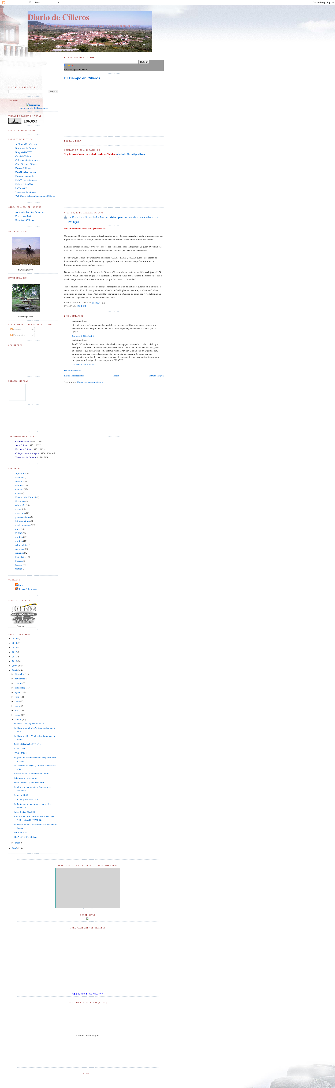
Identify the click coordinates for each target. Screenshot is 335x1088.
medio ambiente (23, 525)
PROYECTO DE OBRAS (25, 836)
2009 (14, 665)
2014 (14, 643)
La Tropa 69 (21, 188)
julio (17, 696)
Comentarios (19, 335)
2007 (14, 848)
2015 (14, 638)
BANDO (19, 481)
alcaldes (19, 477)
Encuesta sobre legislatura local (29, 723)
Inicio (116, 375)
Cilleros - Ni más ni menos (27, 160)
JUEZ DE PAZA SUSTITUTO (27, 743)
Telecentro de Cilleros (25, 191)
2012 (14, 652)
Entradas (17, 329)
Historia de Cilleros (24, 220)
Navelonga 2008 (25, 270)
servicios (19, 552)
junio (17, 701)
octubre (19, 683)
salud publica (21, 544)
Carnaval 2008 (21, 795)
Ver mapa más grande (87, 994)
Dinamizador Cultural (25, 497)
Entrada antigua (156, 375)
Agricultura (20, 473)
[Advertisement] (90, 183)
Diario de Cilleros (58, 17)
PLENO (19, 533)
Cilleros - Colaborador (26, 589)
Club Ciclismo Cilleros (26, 164)
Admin (19, 584)
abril (17, 710)
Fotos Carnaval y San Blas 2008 (29, 782)
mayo (17, 705)
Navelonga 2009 (25, 317)
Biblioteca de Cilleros (25, 148)
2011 (14, 656)
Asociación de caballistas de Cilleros (31, 773)
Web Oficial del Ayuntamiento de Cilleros (35, 195)
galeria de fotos (22, 517)
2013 (14, 647)
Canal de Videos (23, 156)
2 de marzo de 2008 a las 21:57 (83, 364)
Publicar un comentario (72, 370)
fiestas (18, 509)
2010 (14, 661)
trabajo (18, 568)
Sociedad (82, 306)
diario (18, 493)
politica (19, 536)
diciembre (20, 674)
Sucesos (19, 560)
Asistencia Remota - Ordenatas (29, 212)
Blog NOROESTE (23, 152)
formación (20, 513)
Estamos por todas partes (25, 777)
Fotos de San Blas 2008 (25, 811)
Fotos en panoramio (24, 175)
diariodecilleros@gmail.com (131, 154)
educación (20, 505)
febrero (18, 719)
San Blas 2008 (21, 832)
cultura (18, 485)
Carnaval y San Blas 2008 (26, 799)
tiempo (18, 564)
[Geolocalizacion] (87, 919)
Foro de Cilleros (23, 168)
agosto (18, 692)
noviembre (20, 678)
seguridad (20, 548)
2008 (14, 670)
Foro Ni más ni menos (25, 172)
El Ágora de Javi (23, 216)
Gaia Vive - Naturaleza (26, 180)
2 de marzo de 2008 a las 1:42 (83, 336)
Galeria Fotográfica (24, 184)
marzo (18, 714)
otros (17, 529)
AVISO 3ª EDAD (21, 752)
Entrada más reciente (74, 375)
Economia (20, 501)
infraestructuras (22, 521)
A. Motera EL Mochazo (26, 144)
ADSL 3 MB (20, 748)
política (19, 540)
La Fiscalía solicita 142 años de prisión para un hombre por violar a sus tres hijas (113, 219)
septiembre (20, 687)
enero (18, 842)
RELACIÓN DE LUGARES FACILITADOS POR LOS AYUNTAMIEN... (34, 818)
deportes (19, 489)
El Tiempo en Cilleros (82, 78)
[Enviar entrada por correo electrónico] (103, 302)
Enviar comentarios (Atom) (90, 382)
